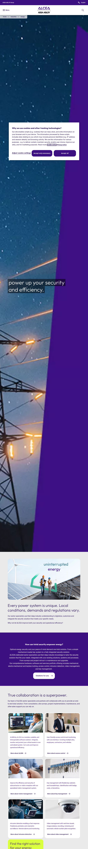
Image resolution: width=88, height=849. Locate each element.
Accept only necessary (42, 153)
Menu (7, 10)
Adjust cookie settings (21, 153)
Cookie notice (51, 145)
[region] (44, 141)
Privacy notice (62, 145)
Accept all (65, 153)
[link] (6, 17)
